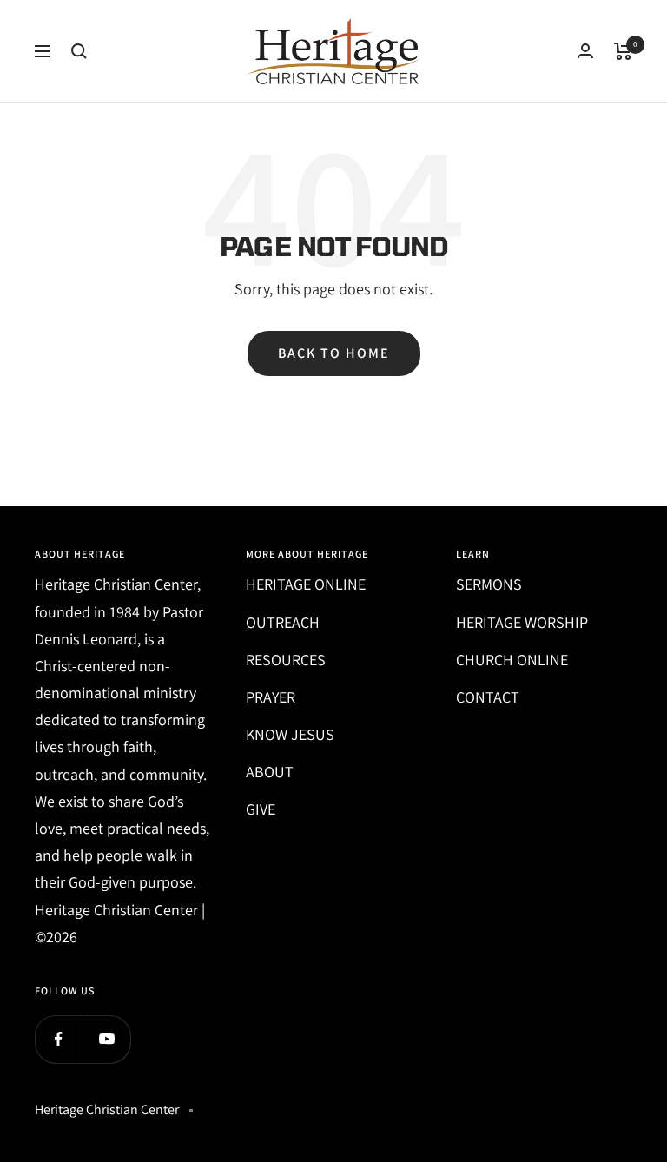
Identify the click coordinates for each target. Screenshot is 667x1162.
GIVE (260, 809)
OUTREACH (283, 622)
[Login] (585, 50)
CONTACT (487, 697)
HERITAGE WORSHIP (522, 622)
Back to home (334, 353)
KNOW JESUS (290, 734)
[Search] (79, 51)
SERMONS (489, 584)
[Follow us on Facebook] (59, 1039)
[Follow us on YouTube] (106, 1039)
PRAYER (270, 697)
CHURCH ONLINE (512, 660)
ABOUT (270, 772)
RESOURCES (286, 660)
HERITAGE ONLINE (306, 584)
